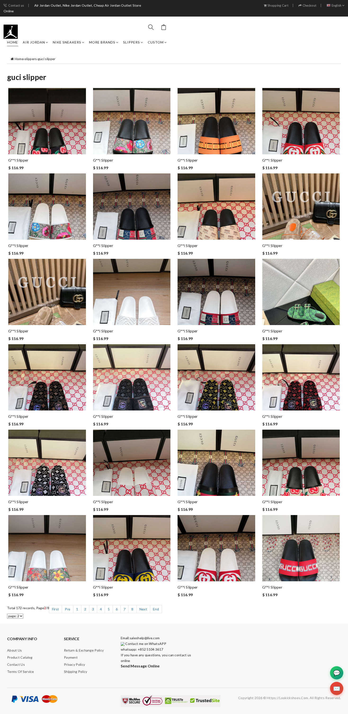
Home (12, 42)
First (55, 609)
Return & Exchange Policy (84, 650)
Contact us (16, 5)
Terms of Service (20, 672)
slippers (131, 42)
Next (143, 609)
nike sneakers (67, 42)
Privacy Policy (74, 664)
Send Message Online (140, 666)
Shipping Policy (75, 672)
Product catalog (20, 657)
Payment (71, 657)
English (337, 5)
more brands (102, 42)
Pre (67, 609)
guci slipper (47, 59)
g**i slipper (18, 160)
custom (156, 42)
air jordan (34, 42)
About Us (14, 650)
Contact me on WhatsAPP (145, 644)
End (156, 609)
